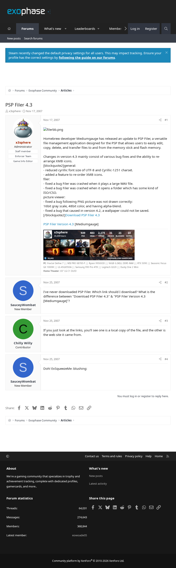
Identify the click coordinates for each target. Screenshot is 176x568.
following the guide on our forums (87, 57)
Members (116, 28)
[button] (65, 28)
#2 (166, 282)
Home (159, 456)
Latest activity (98, 483)
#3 (166, 321)
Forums (27, 28)
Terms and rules (112, 456)
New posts (14, 38)
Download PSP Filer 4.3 (82, 215)
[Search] (166, 28)
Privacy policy (134, 456)
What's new (52, 28)
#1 (166, 120)
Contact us (92, 456)
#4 (166, 359)
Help (149, 456)
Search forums (33, 38)
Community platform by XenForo (88, 561)
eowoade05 (79, 535)
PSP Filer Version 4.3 (58, 224)
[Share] (160, 119)
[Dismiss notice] (166, 53)
